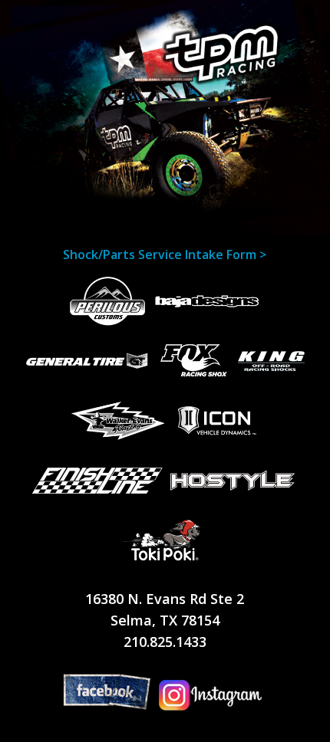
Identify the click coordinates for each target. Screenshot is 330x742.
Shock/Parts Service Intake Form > (164, 254)
